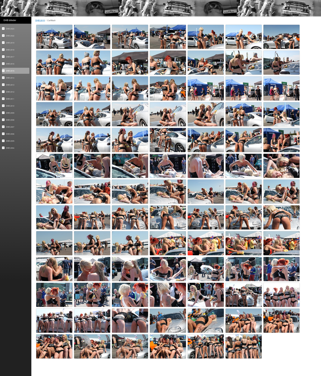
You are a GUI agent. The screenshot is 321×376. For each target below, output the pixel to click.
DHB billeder (10, 20)
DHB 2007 (10, 127)
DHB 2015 (10, 70)
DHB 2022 (10, 35)
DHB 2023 (10, 28)
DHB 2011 (10, 98)
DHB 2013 (10, 84)
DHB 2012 (10, 91)
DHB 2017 (10, 56)
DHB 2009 (10, 112)
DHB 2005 (10, 141)
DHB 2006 (10, 134)
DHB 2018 (10, 49)
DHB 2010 (10, 105)
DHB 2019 (10, 42)
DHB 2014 (10, 77)
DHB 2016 (10, 63)
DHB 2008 (10, 119)
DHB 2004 (10, 148)
